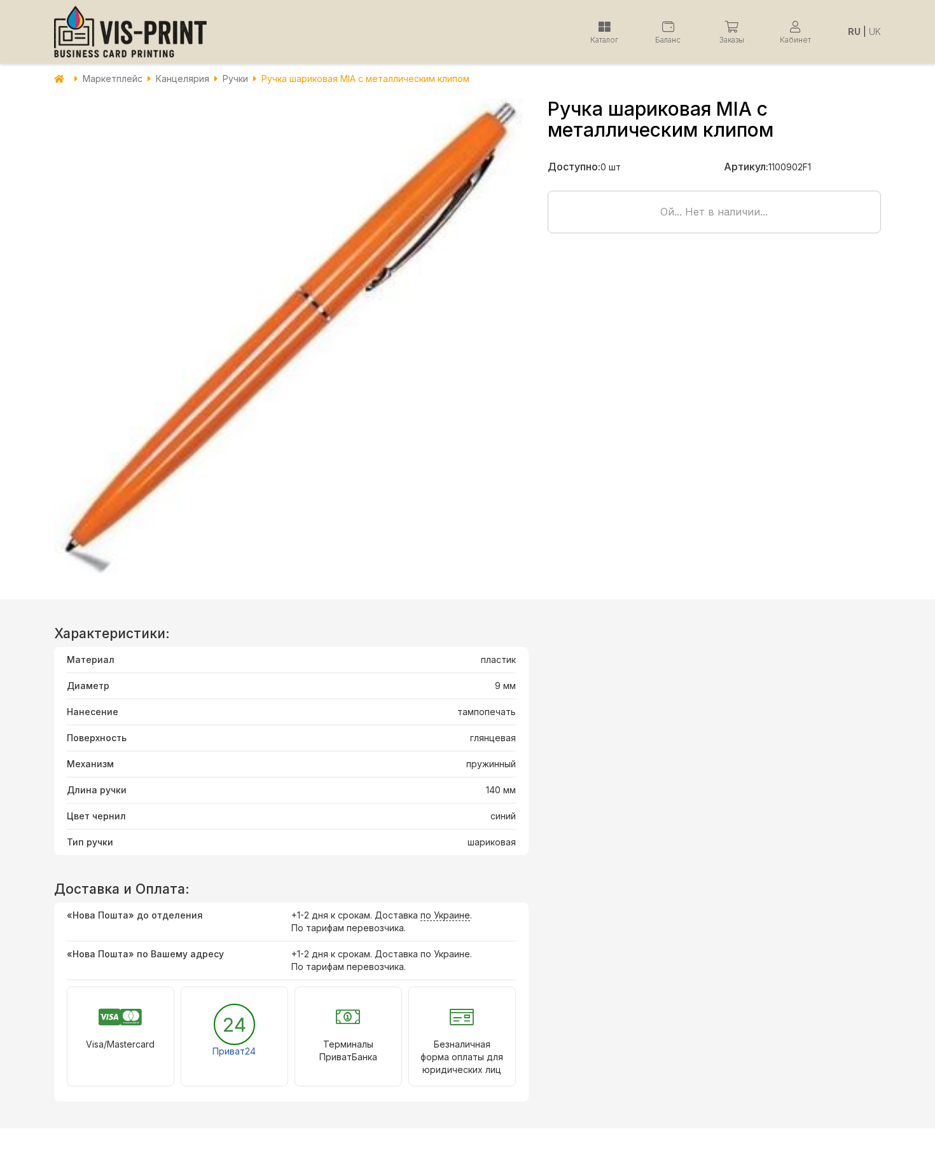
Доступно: (574, 166)
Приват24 (234, 1051)
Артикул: (746, 166)
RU (854, 31)
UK (875, 31)
